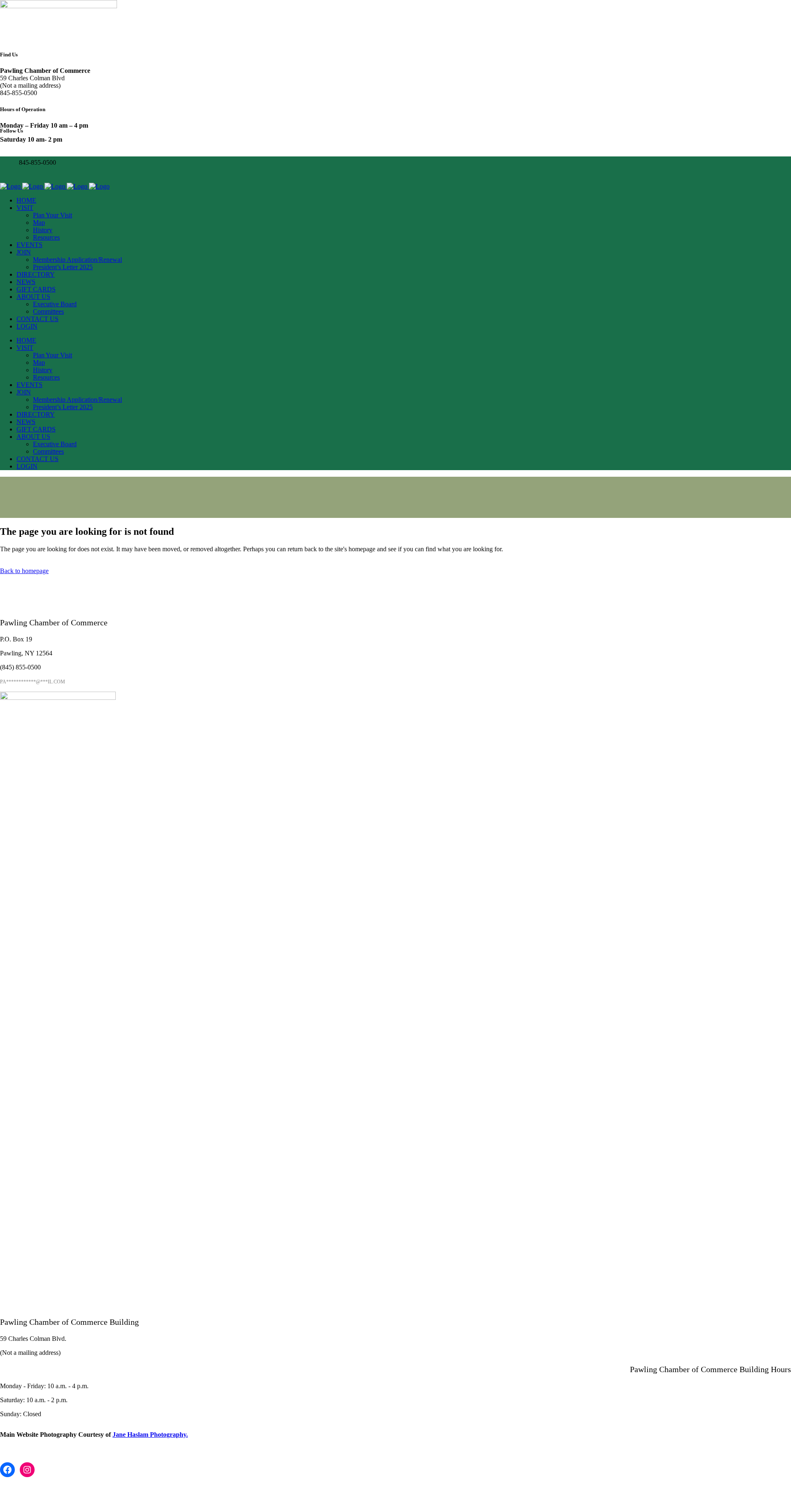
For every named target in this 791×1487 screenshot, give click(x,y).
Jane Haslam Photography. (150, 1434)
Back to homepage (24, 570)
